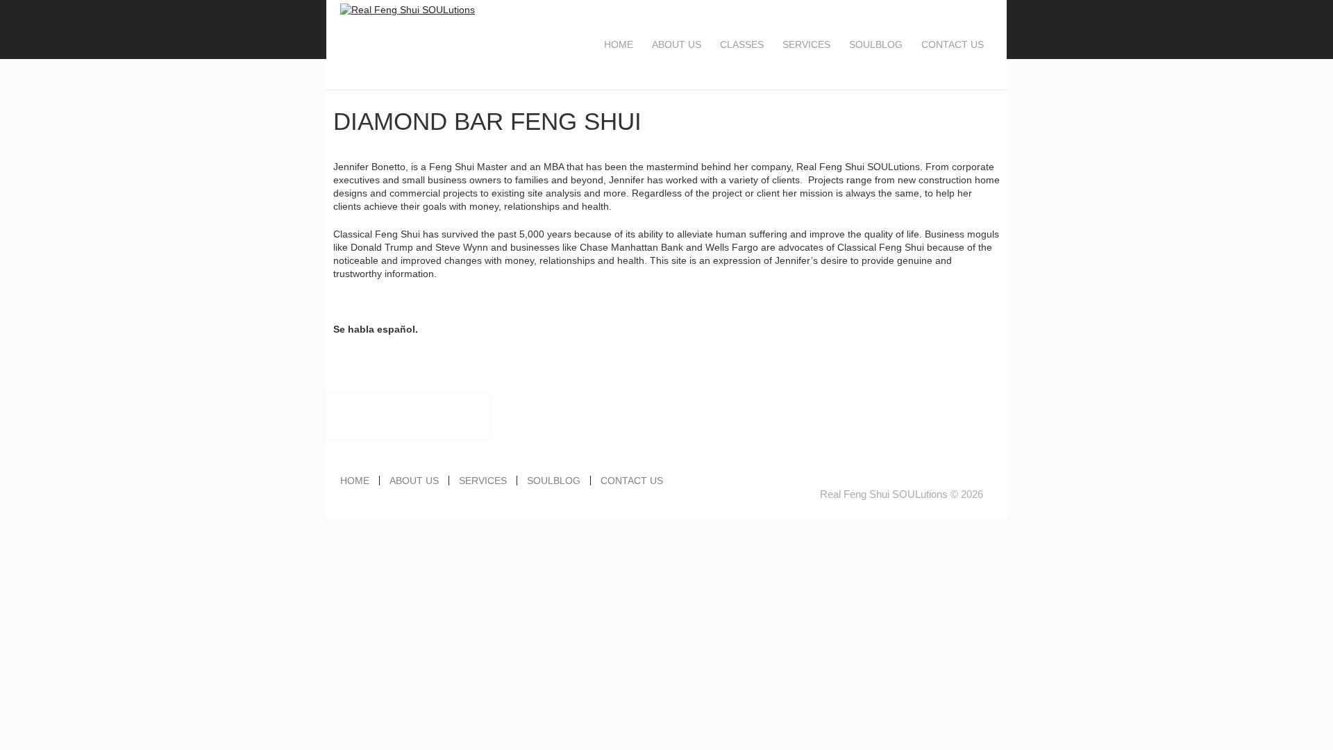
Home (618, 44)
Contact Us (952, 44)
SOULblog (876, 44)
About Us (676, 44)
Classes (742, 44)
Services (806, 44)
